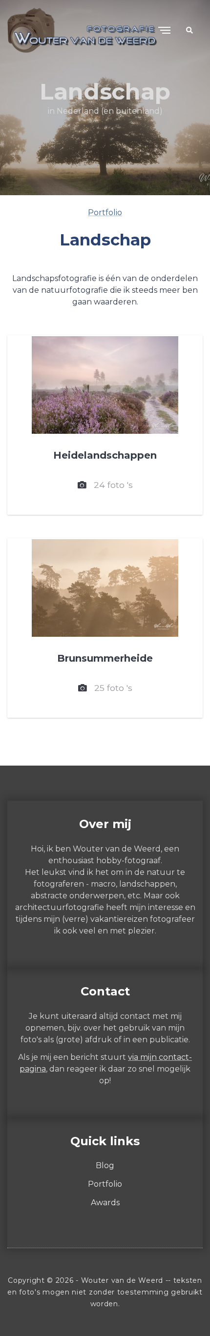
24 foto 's (109, 485)
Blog (105, 1165)
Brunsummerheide (105, 658)
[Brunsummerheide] (105, 588)
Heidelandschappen (105, 455)
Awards (105, 1202)
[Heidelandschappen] (105, 385)
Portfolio (105, 212)
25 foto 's (109, 688)
